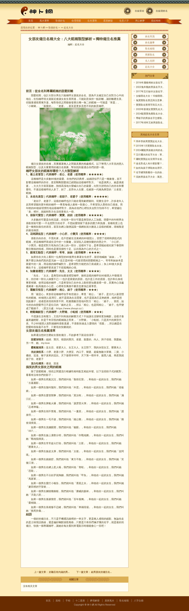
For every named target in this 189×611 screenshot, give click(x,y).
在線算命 (139, 10)
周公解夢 (140, 20)
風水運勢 (44, 20)
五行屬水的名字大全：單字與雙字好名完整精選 (161, 154)
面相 (58, 600)
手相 (68, 600)
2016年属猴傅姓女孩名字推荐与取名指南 (157, 82)
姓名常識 (150, 36)
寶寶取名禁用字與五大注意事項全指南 (156, 104)
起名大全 (68, 27)
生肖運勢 (92, 20)
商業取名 (150, 54)
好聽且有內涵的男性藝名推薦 (64, 572)
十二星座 (80, 600)
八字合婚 (138, 600)
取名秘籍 (150, 48)
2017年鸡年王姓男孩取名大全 (151, 122)
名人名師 (150, 60)
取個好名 (60, 20)
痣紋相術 (156, 20)
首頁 (30, 20)
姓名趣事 (150, 42)
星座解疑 (108, 20)
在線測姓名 (162, 10)
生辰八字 (124, 20)
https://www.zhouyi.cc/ (69, 308)
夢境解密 (95, 600)
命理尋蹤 (76, 20)
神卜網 (41, 27)
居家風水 (109, 600)
